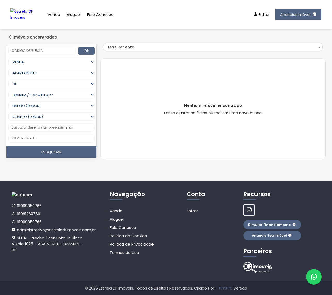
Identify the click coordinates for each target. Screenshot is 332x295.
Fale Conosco (100, 14)
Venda (53, 14)
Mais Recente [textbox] (121, 47)
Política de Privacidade (132, 244)
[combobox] (213, 47)
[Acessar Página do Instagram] (249, 210)
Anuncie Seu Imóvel (269, 235)
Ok (86, 51)
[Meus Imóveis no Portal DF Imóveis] (257, 267)
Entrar (192, 211)
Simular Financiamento (269, 224)
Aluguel (74, 14)
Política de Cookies (128, 236)
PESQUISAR (52, 152)
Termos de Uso (124, 252)
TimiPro (225, 288)
